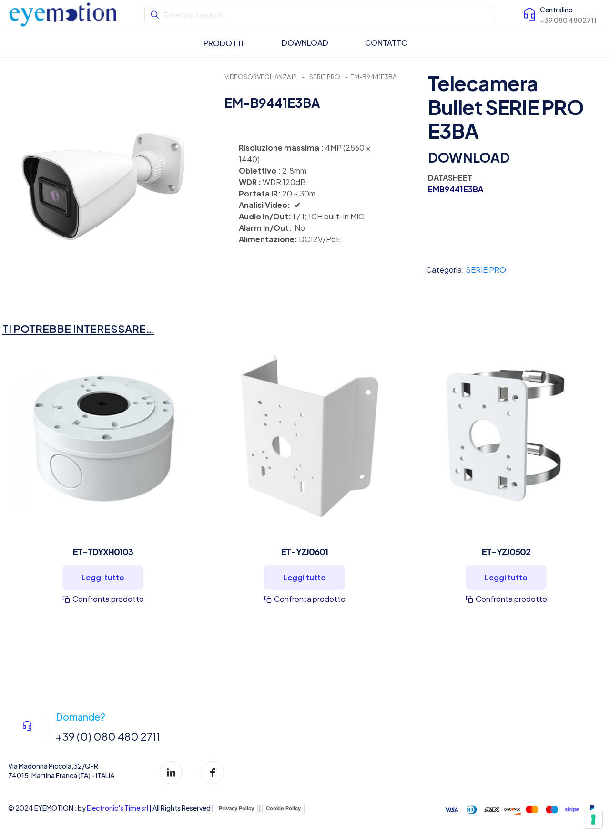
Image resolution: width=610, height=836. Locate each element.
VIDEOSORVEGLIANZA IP (260, 77)
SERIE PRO (324, 77)
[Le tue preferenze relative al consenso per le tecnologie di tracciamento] (593, 819)
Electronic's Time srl (117, 808)
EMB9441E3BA (455, 189)
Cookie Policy (283, 808)
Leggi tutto (102, 577)
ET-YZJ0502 (506, 551)
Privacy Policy (236, 808)
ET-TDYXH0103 (103, 551)
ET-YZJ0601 (304, 551)
